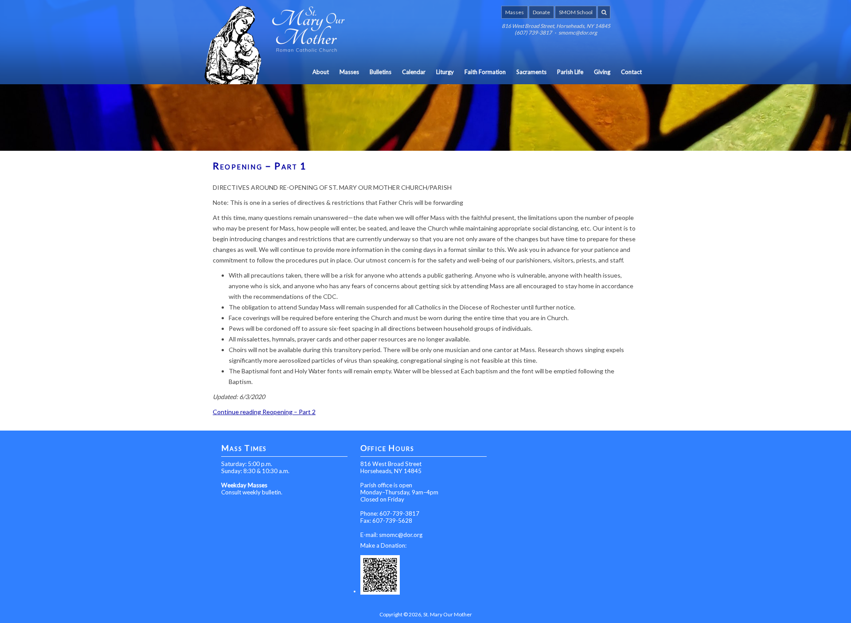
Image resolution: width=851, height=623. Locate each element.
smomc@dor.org (400, 534)
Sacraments (531, 71)
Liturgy (445, 71)
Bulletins (380, 71)
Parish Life (570, 71)
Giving (602, 71)
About (320, 71)
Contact (631, 71)
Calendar (414, 71)
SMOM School (576, 12)
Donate (541, 12)
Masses (514, 12)
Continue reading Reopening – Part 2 (264, 411)
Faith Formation (485, 71)
